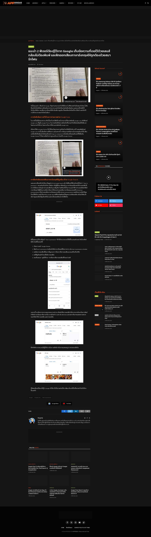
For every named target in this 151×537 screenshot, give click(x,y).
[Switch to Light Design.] (145, 3)
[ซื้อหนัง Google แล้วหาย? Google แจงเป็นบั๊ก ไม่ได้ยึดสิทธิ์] (59, 456)
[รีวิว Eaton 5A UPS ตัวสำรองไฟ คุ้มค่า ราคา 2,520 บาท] (109, 150)
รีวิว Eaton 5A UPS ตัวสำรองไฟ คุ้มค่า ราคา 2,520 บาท (108, 156)
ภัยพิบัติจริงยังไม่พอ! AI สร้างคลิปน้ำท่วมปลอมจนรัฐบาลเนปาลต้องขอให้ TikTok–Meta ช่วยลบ (113, 267)
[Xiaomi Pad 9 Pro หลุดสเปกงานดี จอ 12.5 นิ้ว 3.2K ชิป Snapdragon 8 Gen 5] (109, 222)
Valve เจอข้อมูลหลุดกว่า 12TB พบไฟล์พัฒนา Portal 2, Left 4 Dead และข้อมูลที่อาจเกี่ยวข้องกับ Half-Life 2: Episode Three (114, 249)
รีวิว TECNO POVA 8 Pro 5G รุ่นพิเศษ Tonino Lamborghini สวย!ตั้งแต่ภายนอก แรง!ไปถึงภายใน (108, 132)
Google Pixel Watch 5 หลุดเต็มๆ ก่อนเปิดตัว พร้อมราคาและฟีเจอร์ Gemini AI (80, 491)
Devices (98, 78)
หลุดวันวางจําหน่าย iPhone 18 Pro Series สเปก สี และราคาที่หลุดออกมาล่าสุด (113, 316)
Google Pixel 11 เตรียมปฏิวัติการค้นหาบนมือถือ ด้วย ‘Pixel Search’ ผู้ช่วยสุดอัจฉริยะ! (38, 468)
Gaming (61, 3)
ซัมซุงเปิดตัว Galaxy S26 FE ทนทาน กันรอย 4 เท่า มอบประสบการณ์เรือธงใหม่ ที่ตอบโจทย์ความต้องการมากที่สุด (113, 297)
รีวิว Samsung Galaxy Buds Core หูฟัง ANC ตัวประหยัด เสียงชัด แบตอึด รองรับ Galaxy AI (114, 307)
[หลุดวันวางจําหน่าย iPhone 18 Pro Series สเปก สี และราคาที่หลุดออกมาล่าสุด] (99, 317)
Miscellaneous (89, 3)
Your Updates (31, 464)
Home (28, 3)
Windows (52, 3)
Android (35, 3)
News (29, 487)
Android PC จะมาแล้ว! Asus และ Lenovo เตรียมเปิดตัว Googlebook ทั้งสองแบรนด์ (80, 468)
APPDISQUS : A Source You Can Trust (81, 531)
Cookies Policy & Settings (82, 527)
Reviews (70, 3)
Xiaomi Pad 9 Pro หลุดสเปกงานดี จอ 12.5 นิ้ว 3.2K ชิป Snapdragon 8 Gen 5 (108, 236)
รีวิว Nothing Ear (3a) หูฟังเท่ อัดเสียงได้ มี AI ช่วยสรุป (108, 110)
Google (31, 397)
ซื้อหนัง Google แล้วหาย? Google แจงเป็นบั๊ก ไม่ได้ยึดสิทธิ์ (58, 467)
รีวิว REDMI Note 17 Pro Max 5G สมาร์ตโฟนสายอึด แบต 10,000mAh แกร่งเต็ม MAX (108, 187)
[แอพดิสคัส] (12, 3)
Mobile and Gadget (101, 126)
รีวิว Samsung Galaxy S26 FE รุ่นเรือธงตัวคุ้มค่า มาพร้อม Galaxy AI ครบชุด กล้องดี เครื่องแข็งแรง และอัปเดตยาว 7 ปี (108, 85)
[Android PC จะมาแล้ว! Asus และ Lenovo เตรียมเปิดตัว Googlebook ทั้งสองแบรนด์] (80, 456)
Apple (44, 3)
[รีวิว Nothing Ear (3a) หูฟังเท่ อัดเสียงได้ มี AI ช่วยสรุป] (109, 104)
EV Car (79, 3)
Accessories (99, 105)
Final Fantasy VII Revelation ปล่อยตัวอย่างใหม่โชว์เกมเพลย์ (113, 325)
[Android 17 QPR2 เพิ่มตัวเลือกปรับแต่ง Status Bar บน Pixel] (99, 260)
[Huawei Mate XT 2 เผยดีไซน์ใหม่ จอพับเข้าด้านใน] (99, 278)
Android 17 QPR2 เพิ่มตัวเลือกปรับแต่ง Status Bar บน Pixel (113, 258)
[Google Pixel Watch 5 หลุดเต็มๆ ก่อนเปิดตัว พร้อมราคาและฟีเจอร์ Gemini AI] (80, 480)
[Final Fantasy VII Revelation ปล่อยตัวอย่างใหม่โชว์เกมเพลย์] (99, 327)
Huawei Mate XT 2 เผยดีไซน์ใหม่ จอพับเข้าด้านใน (114, 276)
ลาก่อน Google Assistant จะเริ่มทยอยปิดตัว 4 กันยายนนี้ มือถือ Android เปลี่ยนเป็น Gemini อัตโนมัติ (58, 492)
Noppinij (40, 418)
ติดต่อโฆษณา (69, 527)
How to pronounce (46, 397)
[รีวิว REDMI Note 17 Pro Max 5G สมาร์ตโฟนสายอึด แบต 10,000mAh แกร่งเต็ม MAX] (109, 177)
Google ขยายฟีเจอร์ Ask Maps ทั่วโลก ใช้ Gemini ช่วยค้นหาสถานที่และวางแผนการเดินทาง (37, 491)
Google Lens (37, 397)
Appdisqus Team (99, 239)
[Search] (148, 3)
